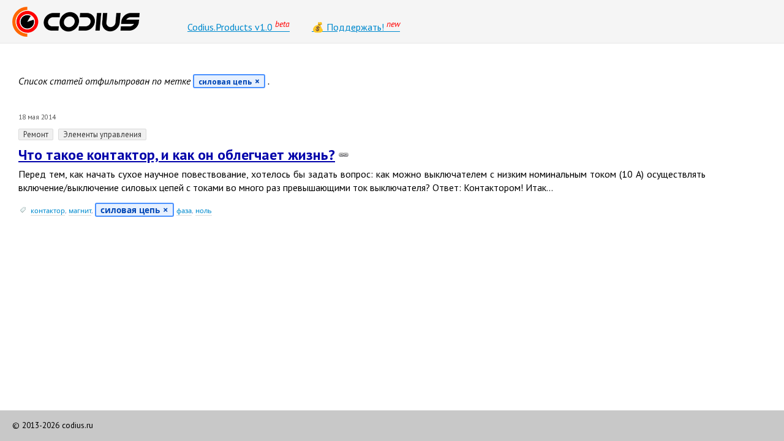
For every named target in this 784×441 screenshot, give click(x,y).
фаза (184, 210)
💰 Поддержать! (356, 25)
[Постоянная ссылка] (344, 154)
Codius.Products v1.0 (238, 25)
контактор (48, 210)
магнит (80, 210)
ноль (203, 210)
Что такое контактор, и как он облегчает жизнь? (176, 154)
